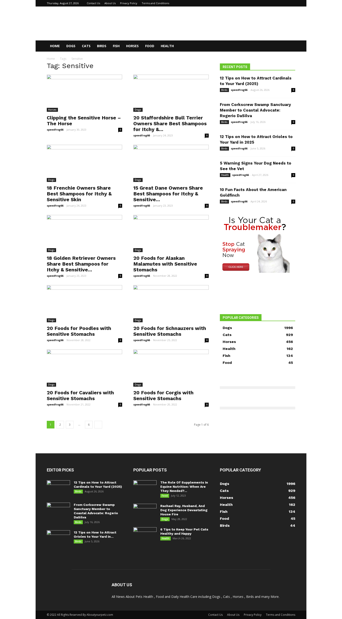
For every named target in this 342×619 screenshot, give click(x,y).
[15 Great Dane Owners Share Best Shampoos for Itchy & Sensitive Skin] (171, 163)
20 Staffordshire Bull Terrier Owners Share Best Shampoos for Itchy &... (170, 123)
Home (55, 46)
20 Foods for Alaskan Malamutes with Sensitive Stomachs (165, 264)
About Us (110, 3)
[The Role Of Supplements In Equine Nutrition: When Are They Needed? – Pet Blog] (145, 488)
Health (167, 46)
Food (149, 46)
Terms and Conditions (155, 3)
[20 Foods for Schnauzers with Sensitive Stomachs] (171, 303)
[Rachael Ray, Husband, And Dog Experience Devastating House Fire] (145, 512)
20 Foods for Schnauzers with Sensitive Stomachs (169, 331)
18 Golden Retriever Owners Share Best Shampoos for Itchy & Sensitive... (81, 264)
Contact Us (93, 3)
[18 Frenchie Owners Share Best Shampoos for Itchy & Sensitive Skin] (84, 163)
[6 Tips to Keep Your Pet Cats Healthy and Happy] (145, 535)
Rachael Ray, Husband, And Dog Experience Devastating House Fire (184, 510)
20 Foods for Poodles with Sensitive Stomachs (79, 331)
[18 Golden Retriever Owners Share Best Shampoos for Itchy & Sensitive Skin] (84, 233)
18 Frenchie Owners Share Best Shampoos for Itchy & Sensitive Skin (79, 193)
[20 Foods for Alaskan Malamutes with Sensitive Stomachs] (171, 233)
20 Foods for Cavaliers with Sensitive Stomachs (80, 395)
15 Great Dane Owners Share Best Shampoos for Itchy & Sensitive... (168, 193)
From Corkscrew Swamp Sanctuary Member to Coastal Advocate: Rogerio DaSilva (255, 110)
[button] (289, 46)
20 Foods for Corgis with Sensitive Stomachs (163, 395)
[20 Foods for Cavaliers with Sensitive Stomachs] (84, 368)
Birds (101, 46)
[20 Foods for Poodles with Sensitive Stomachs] (84, 303)
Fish (116, 46)
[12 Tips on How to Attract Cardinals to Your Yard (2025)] (58, 488)
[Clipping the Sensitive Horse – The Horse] (84, 93)
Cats (86, 46)
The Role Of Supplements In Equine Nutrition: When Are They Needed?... (184, 487)
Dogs (70, 46)
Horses (132, 46)
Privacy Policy (128, 3)
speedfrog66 (55, 129)
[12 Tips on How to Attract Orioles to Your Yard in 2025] (58, 538)
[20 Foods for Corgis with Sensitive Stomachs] (171, 368)
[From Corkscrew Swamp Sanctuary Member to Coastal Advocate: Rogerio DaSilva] (58, 511)
